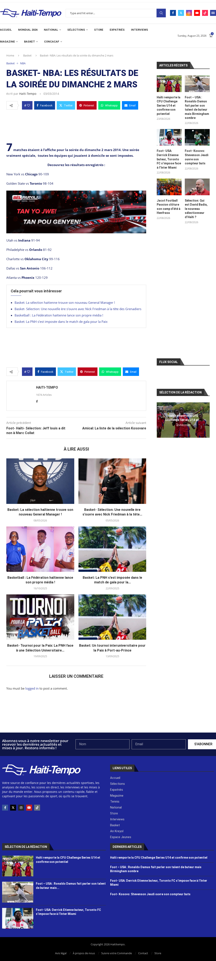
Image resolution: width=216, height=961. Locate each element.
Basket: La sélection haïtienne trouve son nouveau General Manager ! (65, 302)
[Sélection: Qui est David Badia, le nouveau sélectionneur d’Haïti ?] (197, 187)
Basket (29, 41)
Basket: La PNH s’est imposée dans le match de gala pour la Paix (61, 321)
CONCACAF (51, 41)
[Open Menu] (213, 13)
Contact (143, 953)
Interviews (139, 29)
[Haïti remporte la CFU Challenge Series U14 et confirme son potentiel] (169, 83)
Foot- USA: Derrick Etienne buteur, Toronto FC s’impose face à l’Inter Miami (169, 159)
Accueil (6, 29)
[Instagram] (189, 13)
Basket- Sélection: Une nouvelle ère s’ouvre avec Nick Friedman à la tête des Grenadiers (78, 309)
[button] (160, 419)
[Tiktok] (205, 13)
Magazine (7, 41)
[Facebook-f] (5, 808)
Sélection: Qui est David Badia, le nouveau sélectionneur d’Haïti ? (196, 209)
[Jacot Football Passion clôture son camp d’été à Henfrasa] (169, 187)
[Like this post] (28, 105)
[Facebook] (173, 13)
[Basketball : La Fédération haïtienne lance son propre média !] (40, 549)
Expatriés (117, 29)
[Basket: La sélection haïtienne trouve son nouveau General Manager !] (40, 481)
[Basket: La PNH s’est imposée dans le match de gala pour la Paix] (112, 549)
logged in (32, 688)
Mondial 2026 (28, 29)
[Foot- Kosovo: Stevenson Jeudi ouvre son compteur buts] (197, 137)
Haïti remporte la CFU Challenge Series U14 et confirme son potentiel (168, 105)
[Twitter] (181, 13)
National (51, 29)
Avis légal (60, 953)
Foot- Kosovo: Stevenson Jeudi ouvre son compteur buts (196, 157)
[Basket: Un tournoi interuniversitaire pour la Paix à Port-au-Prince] (112, 617)
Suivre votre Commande (116, 953)
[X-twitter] (13, 808)
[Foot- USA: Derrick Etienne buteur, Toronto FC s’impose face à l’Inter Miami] (169, 137)
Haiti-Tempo (27, 94)
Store (98, 29)
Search (161, 13)
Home (10, 55)
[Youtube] (197, 13)
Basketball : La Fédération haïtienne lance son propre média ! (59, 315)
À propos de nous (84, 953)
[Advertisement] (76, 125)
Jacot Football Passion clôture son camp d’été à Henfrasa (168, 207)
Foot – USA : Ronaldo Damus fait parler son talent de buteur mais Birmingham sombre (197, 108)
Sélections (76, 29)
